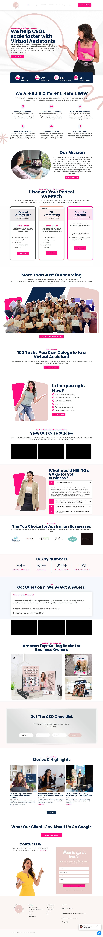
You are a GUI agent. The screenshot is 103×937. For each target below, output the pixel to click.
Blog (63, 5)
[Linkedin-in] (64, 922)
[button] (51, 595)
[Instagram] (67, 922)
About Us (43, 5)
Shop (69, 5)
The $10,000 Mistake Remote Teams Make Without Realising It (50, 794)
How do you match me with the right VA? (28, 613)
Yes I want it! (75, 735)
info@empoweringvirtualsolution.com (75, 913)
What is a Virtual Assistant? (23, 595)
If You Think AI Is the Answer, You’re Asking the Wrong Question (79, 794)
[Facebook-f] (62, 922)
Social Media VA (33, 907)
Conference (50, 909)
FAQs (30, 914)
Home (28, 5)
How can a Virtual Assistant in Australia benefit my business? (36, 609)
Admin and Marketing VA (35, 909)
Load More (51, 812)
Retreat (49, 912)
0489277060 (69, 908)
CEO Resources (53, 5)
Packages (35, 5)
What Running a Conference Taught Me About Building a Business (21, 795)
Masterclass (50, 907)
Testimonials (32, 916)
